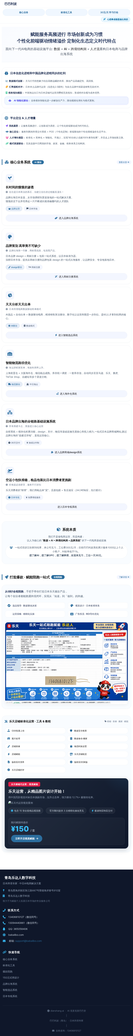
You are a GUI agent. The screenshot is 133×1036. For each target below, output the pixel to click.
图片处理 (16, 738)
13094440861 (16, 922)
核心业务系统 (10, 959)
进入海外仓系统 (68, 393)
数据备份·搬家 (80, 738)
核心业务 (23, 12)
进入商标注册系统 (68, 276)
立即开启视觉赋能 (25, 838)
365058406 (21, 928)
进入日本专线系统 (67, 506)
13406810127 (16, 916)
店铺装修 (16, 746)
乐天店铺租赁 (80, 754)
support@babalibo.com (28, 940)
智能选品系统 (10, 989)
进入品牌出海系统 (68, 218)
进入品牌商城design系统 (68, 452)
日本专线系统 (10, 996)
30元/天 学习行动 (109, 12)
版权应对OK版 (81, 762)
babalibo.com (16, 934)
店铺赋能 (16, 754)
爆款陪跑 (7, 971)
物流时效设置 (80, 746)
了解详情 (123, 577)
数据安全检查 (80, 730)
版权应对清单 (18, 762)
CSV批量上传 (18, 730)
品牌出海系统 (10, 983)
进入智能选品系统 (68, 335)
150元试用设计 (11, 977)
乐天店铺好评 (18, 770)
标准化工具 (66, 12)
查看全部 (123, 162)
